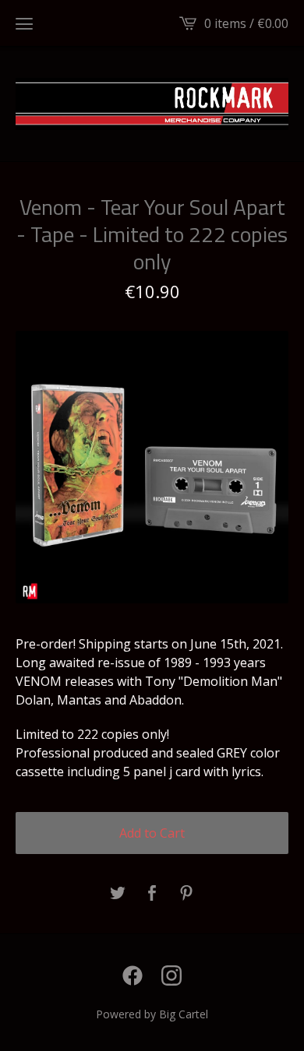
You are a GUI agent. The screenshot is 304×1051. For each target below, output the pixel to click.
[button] (24, 23)
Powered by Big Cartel (152, 1014)
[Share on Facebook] (152, 893)
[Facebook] (132, 975)
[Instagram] (171, 975)
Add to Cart (152, 833)
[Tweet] (117, 893)
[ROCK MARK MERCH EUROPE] (152, 104)
